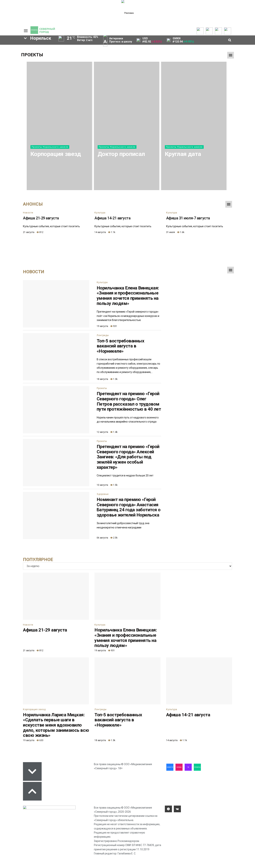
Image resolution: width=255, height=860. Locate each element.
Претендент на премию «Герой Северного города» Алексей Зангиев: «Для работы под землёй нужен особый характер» (128, 457)
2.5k (115, 537)
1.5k (115, 485)
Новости (28, 213)
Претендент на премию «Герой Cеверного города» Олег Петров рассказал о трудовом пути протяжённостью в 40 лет (129, 401)
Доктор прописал (121, 153)
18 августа (102, 379)
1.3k (115, 379)
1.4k (115, 432)
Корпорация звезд (55, 153)
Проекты (32, 54)
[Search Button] (12, 150)
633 (41, 740)
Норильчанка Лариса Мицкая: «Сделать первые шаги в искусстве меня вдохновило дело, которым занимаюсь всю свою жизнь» (56, 725)
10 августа (102, 485)
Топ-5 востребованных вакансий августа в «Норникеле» (120, 346)
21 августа (28, 232)
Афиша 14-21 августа (112, 218)
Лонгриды (103, 335)
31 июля (170, 232)
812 (41, 232)
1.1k (112, 232)
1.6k (181, 232)
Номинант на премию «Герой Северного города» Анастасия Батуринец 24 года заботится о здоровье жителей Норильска (129, 507)
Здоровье (103, 494)
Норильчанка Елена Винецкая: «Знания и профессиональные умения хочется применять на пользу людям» (128, 295)
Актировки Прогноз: (120, 40)
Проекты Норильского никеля (50, 147)
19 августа (102, 326)
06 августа (102, 537)
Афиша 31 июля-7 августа (188, 218)
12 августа (102, 432)
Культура (99, 213)
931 (115, 326)
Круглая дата (183, 153)
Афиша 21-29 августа (41, 218)
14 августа (100, 232)
